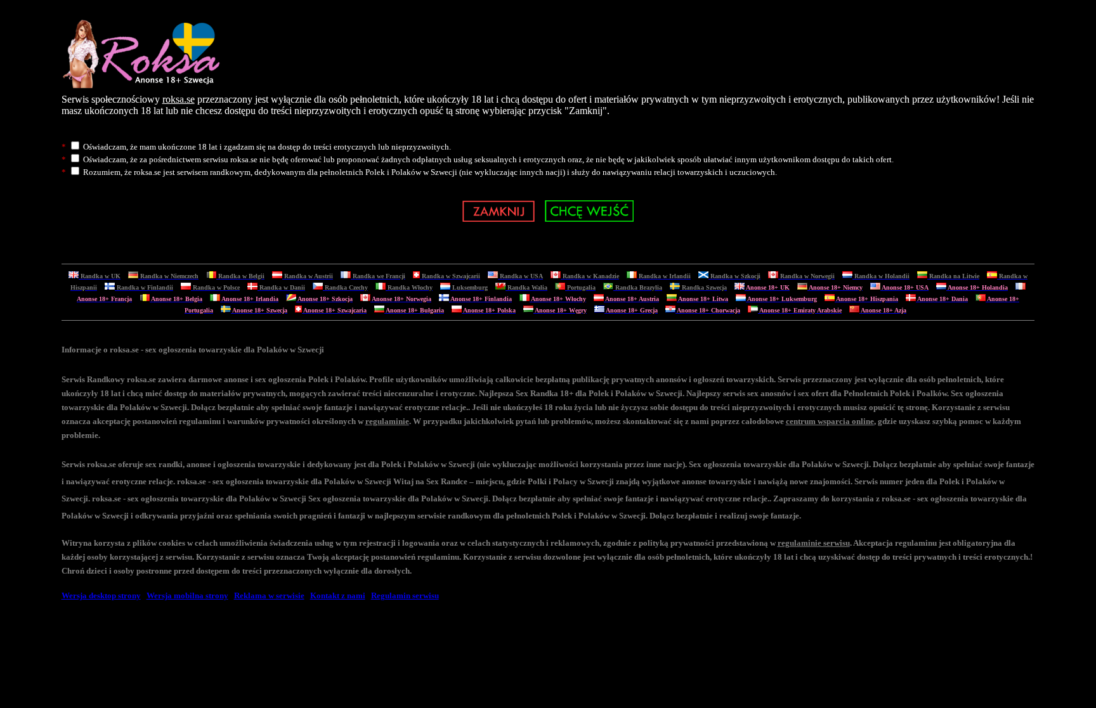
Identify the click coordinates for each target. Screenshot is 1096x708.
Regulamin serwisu (405, 595)
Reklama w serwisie (269, 595)
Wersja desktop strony (101, 595)
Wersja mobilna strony (187, 595)
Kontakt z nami (337, 595)
